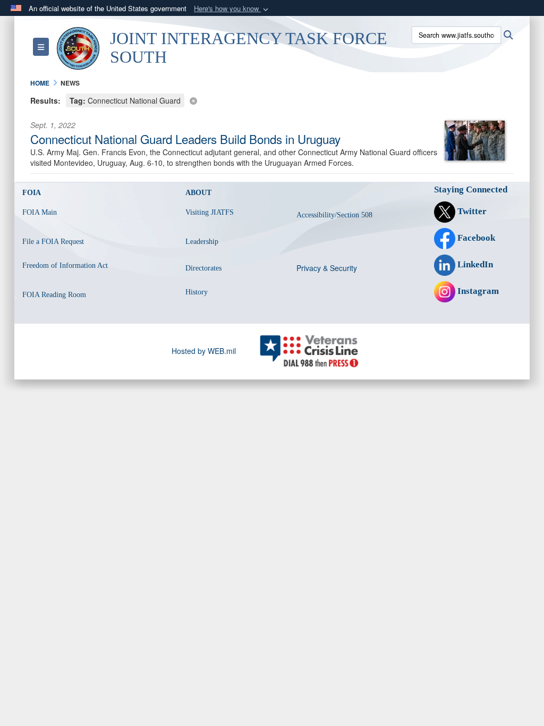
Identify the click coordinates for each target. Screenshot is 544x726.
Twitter (471, 211)
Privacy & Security (326, 268)
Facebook (475, 238)
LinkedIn (474, 264)
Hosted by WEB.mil (204, 350)
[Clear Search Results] (272, 100)
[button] (232, 8)
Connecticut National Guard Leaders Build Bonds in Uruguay (185, 138)
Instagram (477, 291)
